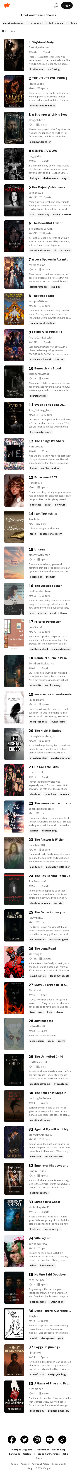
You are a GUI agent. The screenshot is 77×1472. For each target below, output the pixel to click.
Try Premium (42, 1449)
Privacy (25, 1464)
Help (30, 1468)
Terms (14, 1464)
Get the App (59, 1449)
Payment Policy (40, 1464)
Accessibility (59, 1464)
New (13, 31)
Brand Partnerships (49, 1453)
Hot (4, 31)
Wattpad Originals (21, 1449)
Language (14, 1453)
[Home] (27, 5)
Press (38, 1458)
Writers (27, 1453)
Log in (67, 5)
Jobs (65, 1453)
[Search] (56, 5)
